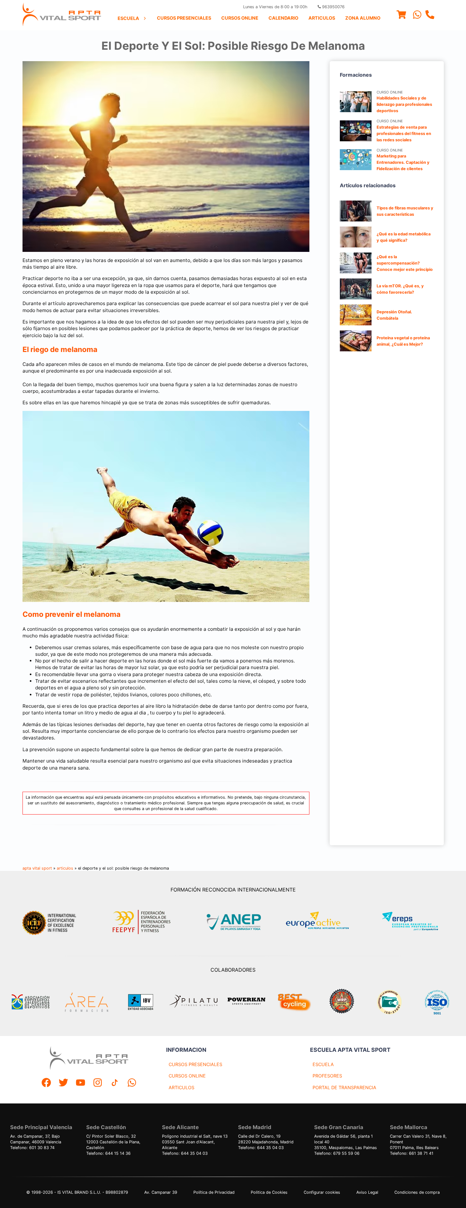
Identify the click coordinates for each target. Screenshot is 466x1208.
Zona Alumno (362, 18)
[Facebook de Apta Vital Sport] (46, 1083)
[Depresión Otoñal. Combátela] (356, 314)
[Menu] (401, 15)
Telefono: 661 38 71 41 (411, 1153)
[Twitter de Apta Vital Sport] (63, 1083)
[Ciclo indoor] (294, 1002)
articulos (65, 868)
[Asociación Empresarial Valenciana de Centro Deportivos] (30, 1002)
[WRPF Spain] (341, 1001)
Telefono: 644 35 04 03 (185, 1153)
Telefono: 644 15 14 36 (108, 1153)
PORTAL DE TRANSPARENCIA (344, 1087)
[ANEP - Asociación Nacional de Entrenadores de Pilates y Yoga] (233, 922)
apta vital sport (37, 868)
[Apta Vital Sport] (61, 15)
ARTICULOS (181, 1087)
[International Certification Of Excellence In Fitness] (51, 922)
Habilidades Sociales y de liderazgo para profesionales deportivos (404, 104)
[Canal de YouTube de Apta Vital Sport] (80, 1083)
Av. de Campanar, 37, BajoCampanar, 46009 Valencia (35, 1139)
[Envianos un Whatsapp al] (132, 1083)
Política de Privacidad (214, 1192)
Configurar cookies (322, 1192)
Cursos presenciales (184, 18)
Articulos (321, 18)
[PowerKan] (246, 1002)
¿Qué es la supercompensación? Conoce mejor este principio (405, 263)
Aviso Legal (367, 1192)
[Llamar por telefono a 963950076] (429, 15)
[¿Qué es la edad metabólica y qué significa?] (356, 237)
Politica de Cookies (269, 1192)
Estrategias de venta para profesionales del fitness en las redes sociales (404, 133)
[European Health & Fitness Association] (324, 922)
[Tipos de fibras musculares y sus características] (356, 211)
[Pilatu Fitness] (193, 1002)
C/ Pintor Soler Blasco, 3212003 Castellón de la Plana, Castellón (113, 1142)
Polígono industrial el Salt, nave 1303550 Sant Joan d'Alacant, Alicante (195, 1142)
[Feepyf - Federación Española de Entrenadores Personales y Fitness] (142, 922)
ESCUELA (323, 1064)
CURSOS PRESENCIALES (195, 1064)
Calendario (283, 18)
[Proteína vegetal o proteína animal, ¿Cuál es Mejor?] (356, 340)
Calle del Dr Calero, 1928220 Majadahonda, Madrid (266, 1139)
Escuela (128, 18)
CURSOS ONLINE (187, 1075)
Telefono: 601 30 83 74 (32, 1147)
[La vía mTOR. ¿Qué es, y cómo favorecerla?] (356, 288)
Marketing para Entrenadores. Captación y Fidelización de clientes (403, 162)
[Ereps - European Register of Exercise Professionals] (415, 922)
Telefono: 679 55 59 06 (336, 1153)
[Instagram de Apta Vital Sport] (98, 1083)
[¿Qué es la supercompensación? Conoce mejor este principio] (356, 262)
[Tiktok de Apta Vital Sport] (115, 1083)
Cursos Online (239, 18)
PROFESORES (327, 1075)
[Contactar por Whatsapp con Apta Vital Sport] (417, 15)
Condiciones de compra (417, 1192)
